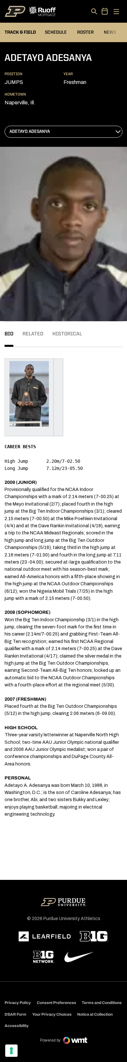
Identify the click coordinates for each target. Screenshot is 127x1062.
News (110, 32)
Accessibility (17, 1025)
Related (32, 334)
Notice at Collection (95, 1014)
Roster (85, 32)
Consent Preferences (56, 1002)
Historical (67, 334)
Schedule (56, 32)
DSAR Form (15, 1014)
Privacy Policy (18, 1002)
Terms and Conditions (102, 1002)
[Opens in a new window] (45, 936)
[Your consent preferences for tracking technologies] (11, 1050)
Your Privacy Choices (52, 1014)
